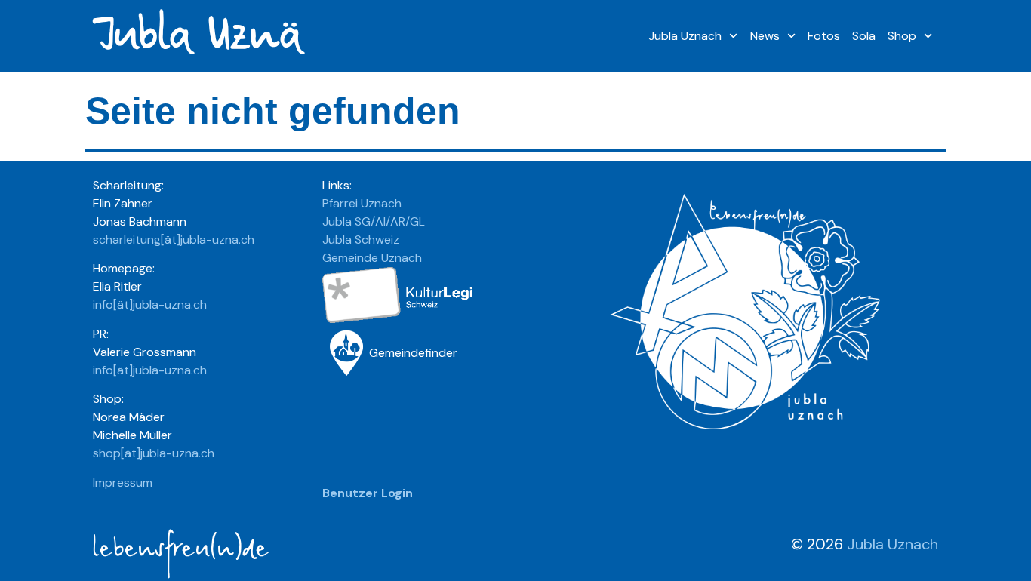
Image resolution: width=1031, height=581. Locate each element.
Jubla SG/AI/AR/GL (373, 221)
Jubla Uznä (196, 35)
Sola (864, 36)
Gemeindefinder (413, 353)
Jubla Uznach (685, 36)
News (765, 36)
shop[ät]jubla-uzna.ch (153, 453)
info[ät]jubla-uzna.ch (150, 304)
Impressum (122, 482)
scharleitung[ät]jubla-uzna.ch (173, 239)
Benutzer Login (367, 493)
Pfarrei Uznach (362, 203)
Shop (902, 36)
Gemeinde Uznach (372, 258)
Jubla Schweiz (360, 239)
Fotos (824, 36)
